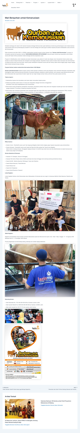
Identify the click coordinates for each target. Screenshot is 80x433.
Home (12, 2)
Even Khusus (17, 424)
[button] (23, 2)
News (22, 424)
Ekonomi (52, 405)
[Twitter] (75, 4)
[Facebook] (73, 4)
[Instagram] (73, 6)
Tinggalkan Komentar (9, 424)
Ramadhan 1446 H (15, 7)
